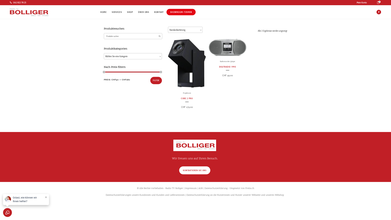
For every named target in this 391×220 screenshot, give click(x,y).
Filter (156, 80)
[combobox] (133, 56)
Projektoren (187, 93)
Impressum (191, 188)
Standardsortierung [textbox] (177, 30)
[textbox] (133, 56)
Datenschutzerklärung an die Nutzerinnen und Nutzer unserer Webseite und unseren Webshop (235, 195)
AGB (200, 188)
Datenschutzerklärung (216, 188)
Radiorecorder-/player (227, 61)
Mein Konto (362, 2)
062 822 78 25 (19, 2)
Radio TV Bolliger (174, 188)
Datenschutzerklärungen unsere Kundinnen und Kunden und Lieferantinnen (145, 195)
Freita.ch (249, 188)
